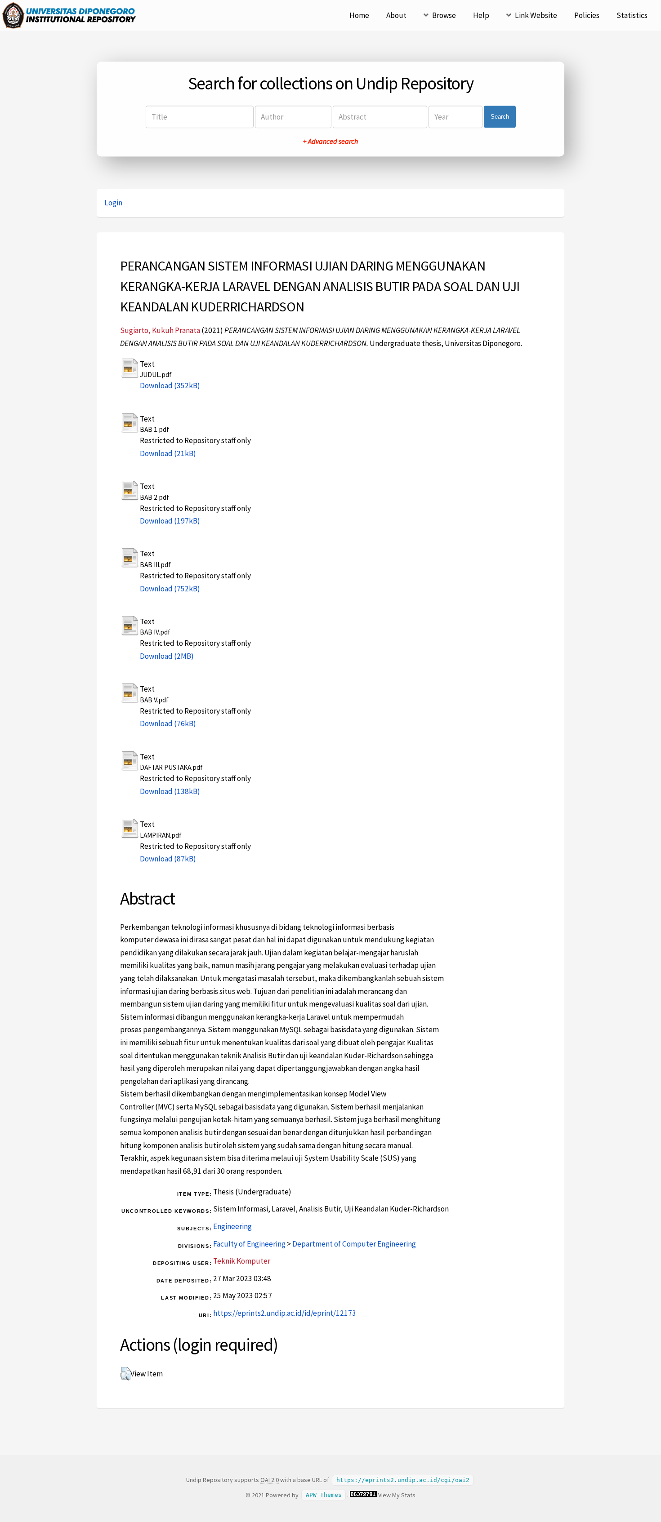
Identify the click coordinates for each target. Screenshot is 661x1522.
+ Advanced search (330, 141)
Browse (444, 15)
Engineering (232, 1226)
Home (359, 15)
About (396, 15)
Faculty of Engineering (249, 1244)
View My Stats (396, 1495)
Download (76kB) (168, 723)
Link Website (536, 15)
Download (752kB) (170, 589)
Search (500, 116)
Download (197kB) (170, 521)
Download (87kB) (168, 859)
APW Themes (324, 1495)
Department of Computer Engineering (354, 1244)
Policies (586, 15)
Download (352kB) (170, 385)
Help (481, 15)
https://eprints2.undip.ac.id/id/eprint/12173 (284, 1313)
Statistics (632, 15)
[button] (125, 1373)
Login (113, 203)
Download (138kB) (170, 791)
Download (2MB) (167, 656)
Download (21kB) (168, 453)
